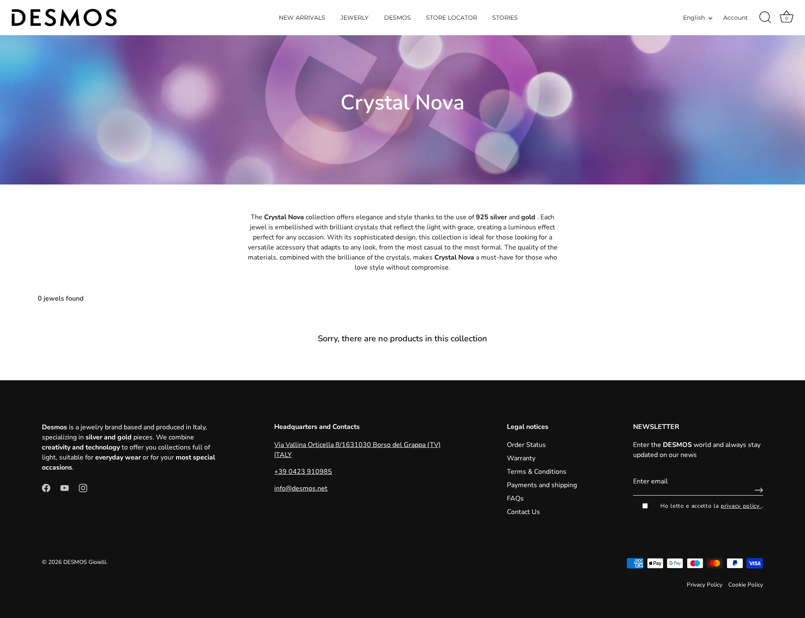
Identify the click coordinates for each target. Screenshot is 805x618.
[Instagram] (83, 487)
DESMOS (397, 17)
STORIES (505, 17)
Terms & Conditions (536, 471)
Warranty (521, 458)
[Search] (765, 17)
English (694, 17)
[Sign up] (756, 490)
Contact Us (523, 512)
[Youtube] (64, 487)
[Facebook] (46, 487)
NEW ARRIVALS (302, 17)
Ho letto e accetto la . (711, 506)
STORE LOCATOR (451, 17)
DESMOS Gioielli (84, 562)
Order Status (526, 444)
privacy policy (741, 506)
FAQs (515, 498)
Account (735, 17)
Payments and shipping (542, 485)
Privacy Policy (704, 585)
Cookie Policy (745, 585)
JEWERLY (354, 17)
